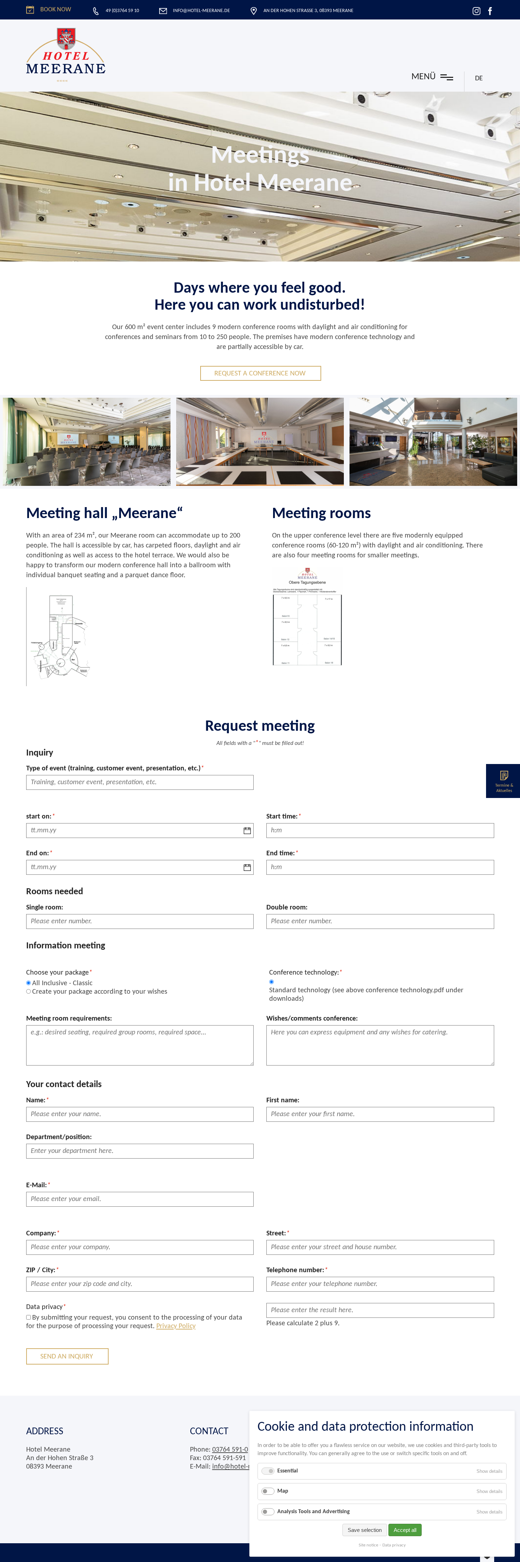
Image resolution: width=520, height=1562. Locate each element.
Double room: (287, 907)
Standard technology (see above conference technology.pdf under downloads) (366, 995)
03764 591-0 (230, 1449)
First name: (283, 1100)
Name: (42, 1102)
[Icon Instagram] (476, 11)
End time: (282, 855)
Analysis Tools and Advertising (313, 1512)
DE (479, 78)
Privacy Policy (176, 1326)
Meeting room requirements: (69, 1018)
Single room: (44, 907)
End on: (42, 855)
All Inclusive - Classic (62, 983)
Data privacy (394, 1545)
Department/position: (59, 1137)
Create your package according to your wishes (99, 991)
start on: (42, 818)
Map (282, 1491)
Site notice (368, 1545)
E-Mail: (42, 1187)
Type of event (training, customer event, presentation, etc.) (115, 770)
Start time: (283, 818)
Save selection (365, 1530)
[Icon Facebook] (490, 11)
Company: (43, 1235)
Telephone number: (297, 1272)
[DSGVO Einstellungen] (487, 1558)
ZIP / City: (42, 1272)
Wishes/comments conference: (312, 1018)
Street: (282, 1235)
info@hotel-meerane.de (247, 1466)
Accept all (405, 1530)
